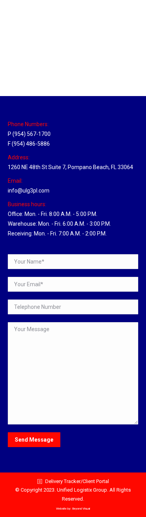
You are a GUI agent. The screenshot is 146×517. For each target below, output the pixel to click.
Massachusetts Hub (53, 44)
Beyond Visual (81, 508)
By (68, 59)
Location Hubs (34, 59)
